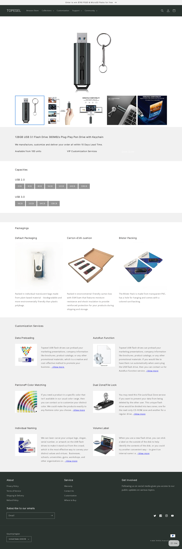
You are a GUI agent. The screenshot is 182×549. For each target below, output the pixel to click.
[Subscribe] (52, 515)
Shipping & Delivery (15, 496)
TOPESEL (159, 541)
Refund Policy (13, 500)
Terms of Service (14, 491)
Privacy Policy (13, 486)
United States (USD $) (17, 539)
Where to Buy (70, 500)
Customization (70, 496)
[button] (162, 11)
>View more (152, 371)
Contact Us (69, 491)
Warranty (68, 486)
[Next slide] (163, 110)
